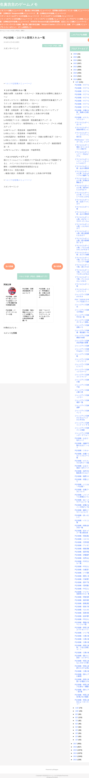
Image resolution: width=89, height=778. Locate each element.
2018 (75, 79)
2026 (75, 54)
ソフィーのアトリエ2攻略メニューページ (49, 19)
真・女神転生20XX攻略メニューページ (14, 22)
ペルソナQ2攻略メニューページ (18, 84)
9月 (76, 714)
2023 (75, 63)
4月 (76, 730)
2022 (75, 67)
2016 (75, 747)
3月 (76, 733)
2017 (75, 744)
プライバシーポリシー (8, 27)
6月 (76, 724)
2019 (75, 76)
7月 (76, 720)
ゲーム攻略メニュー (79, 24)
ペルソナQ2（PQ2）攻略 (52, 46)
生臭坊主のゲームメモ (19, 4)
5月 (76, 727)
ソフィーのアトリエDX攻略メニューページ (16, 19)
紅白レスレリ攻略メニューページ (73, 22)
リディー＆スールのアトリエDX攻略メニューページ (19, 16)
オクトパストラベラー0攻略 (10, 24)
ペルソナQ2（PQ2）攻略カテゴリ (33, 276)
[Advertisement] (33, 65)
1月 (76, 740)
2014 (75, 753)
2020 (75, 73)
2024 (75, 60)
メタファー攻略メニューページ (11, 10)
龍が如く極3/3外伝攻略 (31, 24)
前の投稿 (57, 266)
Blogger (55, 769)
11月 (77, 708)
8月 (76, 717)
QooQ (56, 777)
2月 (76, 736)
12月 (77, 82)
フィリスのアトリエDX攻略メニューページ (57, 16)
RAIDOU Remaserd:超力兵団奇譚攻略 (45, 22)
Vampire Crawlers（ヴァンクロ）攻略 (56, 24)
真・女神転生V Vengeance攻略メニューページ (17, 13)
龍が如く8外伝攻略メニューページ (38, 10)
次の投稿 (9, 266)
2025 (75, 57)
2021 (75, 70)
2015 (75, 750)
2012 (75, 759)
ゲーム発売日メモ (25, 27)
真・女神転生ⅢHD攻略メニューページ (51, 13)
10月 (77, 711)
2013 (75, 756)
